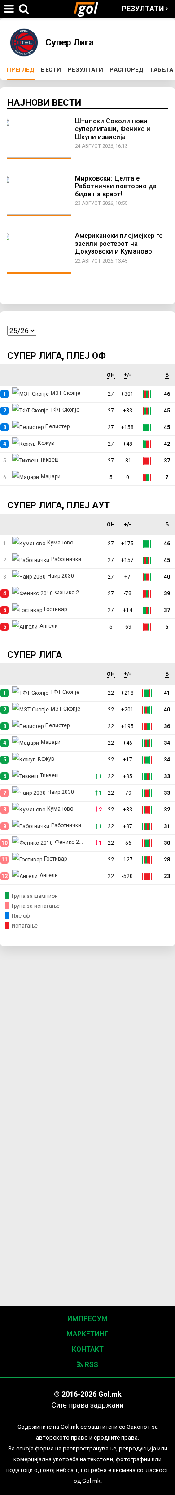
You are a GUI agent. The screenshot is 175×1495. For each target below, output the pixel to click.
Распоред (126, 69)
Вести (51, 69)
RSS (90, 1364)
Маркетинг (87, 1334)
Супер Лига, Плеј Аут (58, 505)
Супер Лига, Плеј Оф (56, 355)
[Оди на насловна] (90, 9)
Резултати (144, 9)
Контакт (88, 1349)
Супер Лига (34, 654)
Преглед (22, 69)
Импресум (87, 1318)
